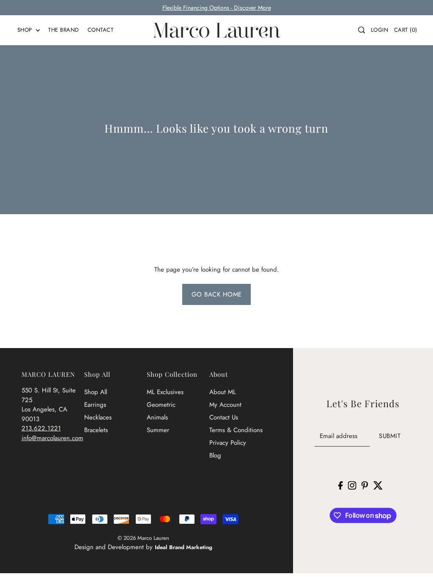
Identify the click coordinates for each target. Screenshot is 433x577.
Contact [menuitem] (101, 30)
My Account (225, 404)
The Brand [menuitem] (63, 30)
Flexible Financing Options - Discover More (216, 7)
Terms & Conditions (236, 430)
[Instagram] (352, 485)
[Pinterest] (365, 485)
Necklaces (98, 417)
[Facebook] (340, 485)
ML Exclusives (165, 392)
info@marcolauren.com (52, 438)
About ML (222, 392)
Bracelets (96, 430)
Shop (25, 30)
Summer (158, 430)
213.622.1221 (41, 428)
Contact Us (223, 417)
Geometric (161, 404)
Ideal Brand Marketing (183, 547)
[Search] (361, 30)
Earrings (95, 404)
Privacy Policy (227, 442)
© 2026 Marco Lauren (143, 538)
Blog (215, 455)
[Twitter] (378, 485)
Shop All (95, 392)
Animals (157, 417)
